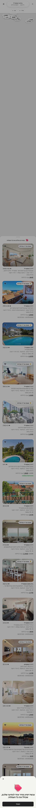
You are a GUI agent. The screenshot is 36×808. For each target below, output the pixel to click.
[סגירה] (3, 779)
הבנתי (18, 804)
